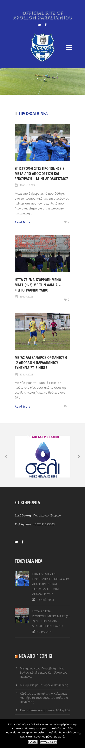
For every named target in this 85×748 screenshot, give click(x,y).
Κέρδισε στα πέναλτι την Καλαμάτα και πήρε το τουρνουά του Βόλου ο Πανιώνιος (44, 698)
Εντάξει (32, 741)
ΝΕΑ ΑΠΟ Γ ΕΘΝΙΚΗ (36, 656)
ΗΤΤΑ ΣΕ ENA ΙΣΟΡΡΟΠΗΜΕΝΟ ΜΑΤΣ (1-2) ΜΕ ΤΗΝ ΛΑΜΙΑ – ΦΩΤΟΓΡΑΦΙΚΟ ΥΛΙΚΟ (38, 285)
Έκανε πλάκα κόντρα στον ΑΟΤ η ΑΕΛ (45, 710)
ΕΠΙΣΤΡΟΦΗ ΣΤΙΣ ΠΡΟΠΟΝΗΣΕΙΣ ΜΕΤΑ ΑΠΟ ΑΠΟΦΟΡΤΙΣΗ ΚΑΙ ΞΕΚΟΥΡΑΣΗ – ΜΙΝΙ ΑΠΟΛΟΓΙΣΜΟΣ (41, 173)
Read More (23, 222)
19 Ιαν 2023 (26, 296)
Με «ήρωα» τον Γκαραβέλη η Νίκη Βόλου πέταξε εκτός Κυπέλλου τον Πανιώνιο (43, 672)
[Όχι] (80, 734)
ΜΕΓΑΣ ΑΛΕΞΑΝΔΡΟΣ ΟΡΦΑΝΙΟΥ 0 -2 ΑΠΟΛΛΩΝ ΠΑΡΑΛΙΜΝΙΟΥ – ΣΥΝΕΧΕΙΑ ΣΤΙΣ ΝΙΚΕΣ (41, 362)
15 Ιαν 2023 (26, 374)
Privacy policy (48, 741)
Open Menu (69, 47)
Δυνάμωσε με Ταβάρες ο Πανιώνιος (44, 685)
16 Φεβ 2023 (27, 185)
